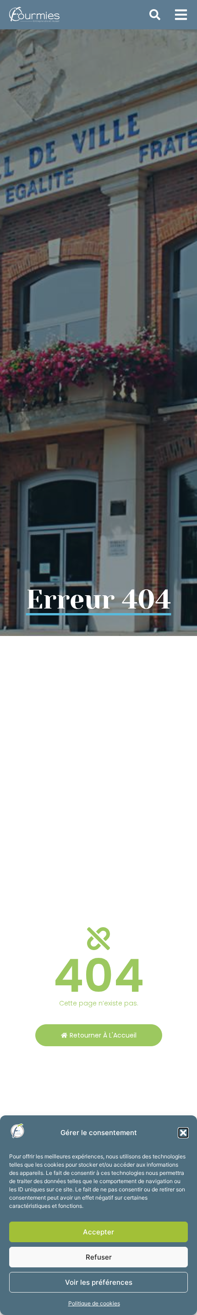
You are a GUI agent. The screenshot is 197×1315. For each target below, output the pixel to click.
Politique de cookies (94, 1303)
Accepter (98, 1232)
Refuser (99, 1257)
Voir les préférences (98, 1282)
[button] (183, 1132)
